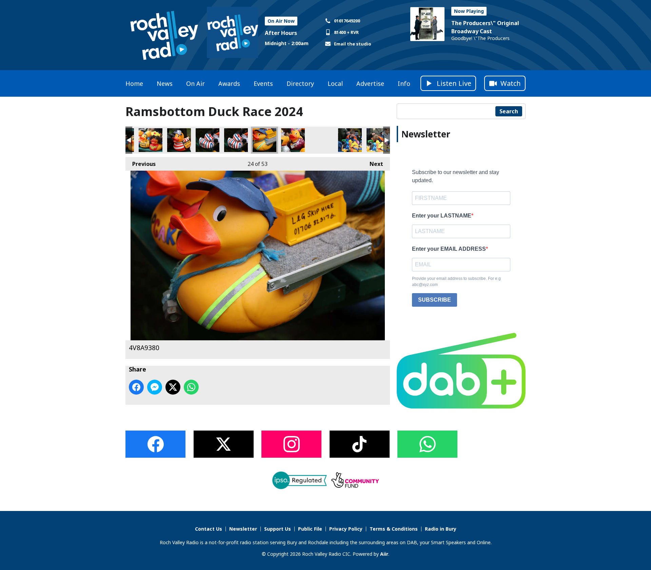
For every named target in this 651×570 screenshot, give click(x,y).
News (165, 83)
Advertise (370, 83)
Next (373, 164)
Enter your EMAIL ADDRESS (449, 249)
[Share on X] (172, 387)
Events (263, 83)
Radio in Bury (440, 529)
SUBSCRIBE (434, 300)
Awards (229, 83)
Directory (300, 83)
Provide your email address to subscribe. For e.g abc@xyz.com (456, 281)
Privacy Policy (345, 529)
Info (404, 83)
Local (335, 83)
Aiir (384, 554)
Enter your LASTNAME (441, 215)
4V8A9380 (264, 140)
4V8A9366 (207, 140)
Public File (310, 529)
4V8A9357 (150, 140)
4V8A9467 (378, 140)
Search (508, 111)
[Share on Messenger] (154, 387)
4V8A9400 (321, 140)
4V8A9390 (293, 140)
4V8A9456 (350, 140)
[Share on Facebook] (136, 387)
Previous (140, 164)
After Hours (281, 33)
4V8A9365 (179, 140)
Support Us (277, 529)
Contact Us (208, 529)
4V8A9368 (236, 140)
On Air (195, 83)
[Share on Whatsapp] (191, 387)
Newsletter (243, 529)
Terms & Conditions (394, 529)
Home (134, 83)
